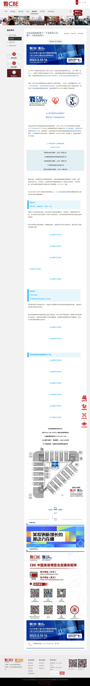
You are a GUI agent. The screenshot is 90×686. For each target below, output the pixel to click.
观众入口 (78, 14)
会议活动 (41, 663)
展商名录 (30, 665)
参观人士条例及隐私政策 (45, 682)
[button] (4, 20)
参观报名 (30, 671)
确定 (62, 673)
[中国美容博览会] (11, 4)
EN (80, 2)
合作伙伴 (41, 665)
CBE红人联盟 (12, 35)
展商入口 (78, 11)
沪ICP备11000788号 (45, 684)
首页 (6, 11)
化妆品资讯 (12, 42)
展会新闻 (11, 38)
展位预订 (30, 668)
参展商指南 (31, 673)
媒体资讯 (10, 30)
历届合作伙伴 (12, 45)
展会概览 (30, 663)
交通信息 (41, 668)
